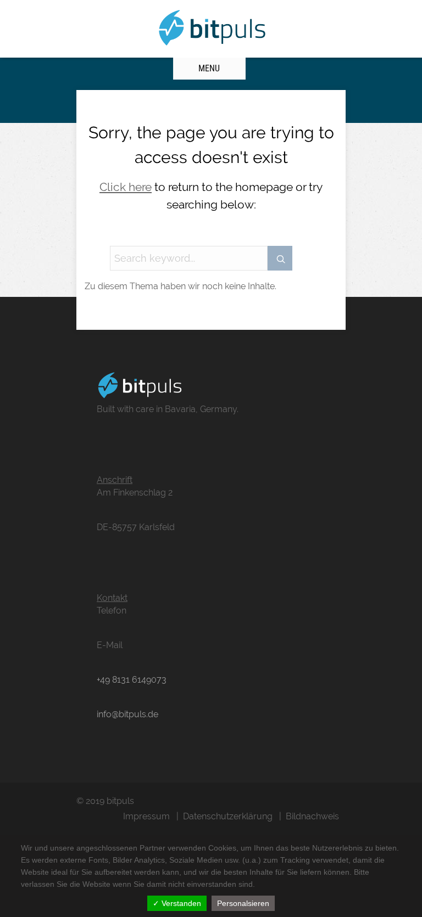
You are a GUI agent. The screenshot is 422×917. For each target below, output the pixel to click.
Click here (125, 187)
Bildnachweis (312, 816)
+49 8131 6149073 (131, 679)
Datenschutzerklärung (228, 816)
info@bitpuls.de (127, 714)
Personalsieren (243, 903)
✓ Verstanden (177, 903)
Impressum (146, 816)
